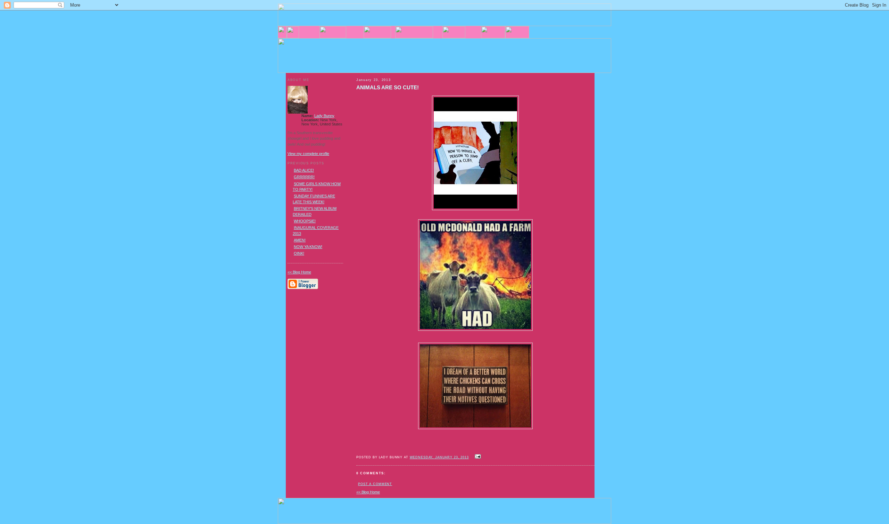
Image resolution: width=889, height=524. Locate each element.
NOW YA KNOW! (308, 247)
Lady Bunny (324, 116)
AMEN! (300, 240)
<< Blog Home (368, 492)
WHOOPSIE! (305, 221)
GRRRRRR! (304, 177)
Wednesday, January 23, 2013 (439, 457)
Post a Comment (375, 484)
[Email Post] (477, 457)
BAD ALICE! (304, 170)
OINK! (299, 253)
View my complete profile (308, 154)
